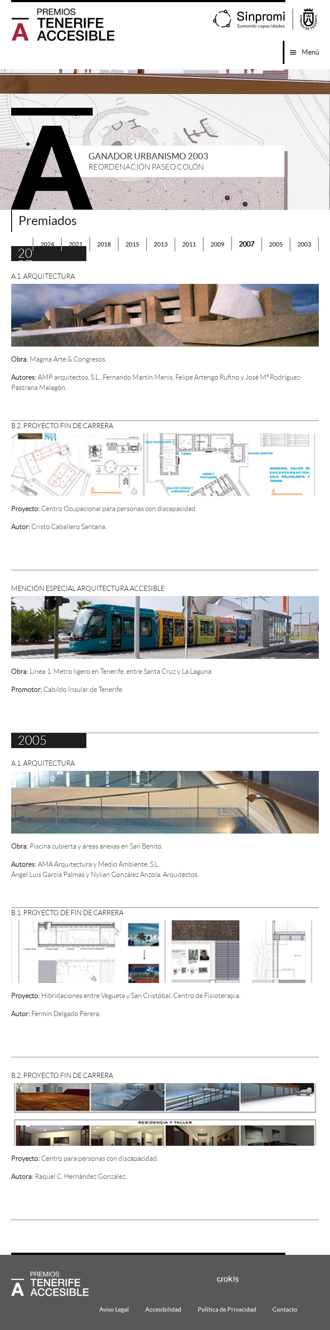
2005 (276, 244)
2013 (161, 244)
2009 (217, 244)
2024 (47, 244)
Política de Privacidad (227, 1309)
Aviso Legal (114, 1309)
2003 (304, 244)
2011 (189, 244)
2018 (104, 244)
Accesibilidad (163, 1309)
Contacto (284, 1309)
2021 (75, 244)
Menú (310, 52)
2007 (246, 244)
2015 (132, 244)
